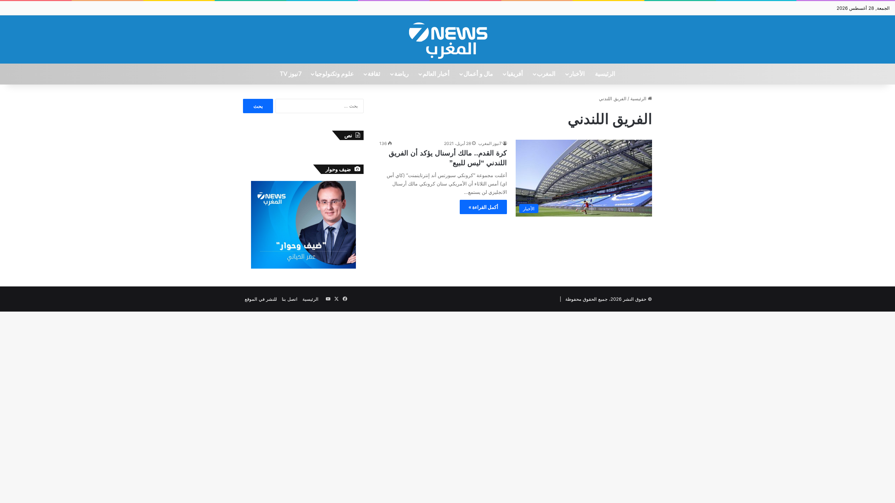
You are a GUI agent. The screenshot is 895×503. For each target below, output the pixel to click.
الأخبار (577, 74)
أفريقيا (515, 74)
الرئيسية (605, 74)
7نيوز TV (290, 74)
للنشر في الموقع (261, 299)
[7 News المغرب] (447, 39)
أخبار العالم (436, 74)
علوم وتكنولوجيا (334, 74)
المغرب (546, 74)
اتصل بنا (290, 299)
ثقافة (374, 74)
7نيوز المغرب (490, 143)
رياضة (401, 74)
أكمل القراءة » (483, 207)
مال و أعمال (478, 74)
